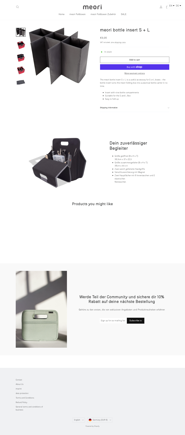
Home (62, 14)
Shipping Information (109, 107)
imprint (19, 389)
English (77, 420)
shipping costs (120, 42)
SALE (123, 14)
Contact (19, 380)
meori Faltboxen (77, 14)
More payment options (134, 73)
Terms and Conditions (25, 398)
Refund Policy (21, 402)
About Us (19, 384)
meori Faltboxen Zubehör (103, 14)
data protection (22, 393)
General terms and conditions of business (29, 408)
